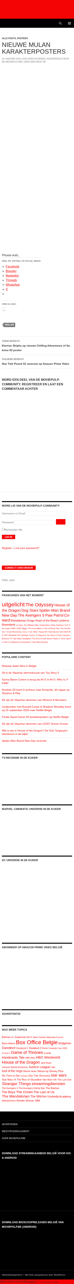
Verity (53, 625)
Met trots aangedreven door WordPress (45, 1275)
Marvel (26, 1071)
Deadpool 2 (22, 1048)
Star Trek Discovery (39, 1075)
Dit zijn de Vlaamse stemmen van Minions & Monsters (34, 699)
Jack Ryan (46, 1063)
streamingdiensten (48, 1083)
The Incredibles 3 (35, 628)
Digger (25, 628)
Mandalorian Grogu (23, 620)
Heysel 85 (43, 632)
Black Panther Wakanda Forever (48, 1037)
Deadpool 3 (35, 1048)
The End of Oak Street (42, 639)
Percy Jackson (63, 635)
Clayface (60, 625)
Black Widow (8, 1043)
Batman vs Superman (14, 1037)
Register (7, 548)
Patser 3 (56, 639)
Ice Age (19, 625)
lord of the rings (12, 1071)
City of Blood (49, 628)
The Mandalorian (16, 1096)
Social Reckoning (14, 632)
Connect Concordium (19, 568)
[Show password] (60, 522)
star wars (59, 1075)
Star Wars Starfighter (22, 639)
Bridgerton (64, 1043)
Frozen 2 (6, 1053)
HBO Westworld (48, 1057)
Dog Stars (29, 610)
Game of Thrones (27, 1052)
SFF (6, 635)
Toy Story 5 (52, 635)
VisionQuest (53, 632)
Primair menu (69, 23)
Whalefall (13, 635)
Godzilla (47, 1053)
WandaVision (9, 1100)
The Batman (52, 1088)
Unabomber (45, 625)
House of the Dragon (21, 1062)
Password (8, 522)
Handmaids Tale (13, 1057)
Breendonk (8, 624)
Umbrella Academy (59, 1096)
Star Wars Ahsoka (40, 642)
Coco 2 (25, 632)
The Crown (24, 1092)
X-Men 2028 (15, 628)
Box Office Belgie (37, 1042)
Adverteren (10, 1124)
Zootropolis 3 (25, 642)
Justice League (39, 1067)
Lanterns (63, 620)
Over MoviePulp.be (13, 1138)
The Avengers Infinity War (32, 1088)
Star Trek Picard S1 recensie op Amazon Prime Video (35, 361)
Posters (22, 38)
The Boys (8, 1092)
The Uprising (22, 635)
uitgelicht (13, 604)
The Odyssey (39, 604)
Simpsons (42, 635)
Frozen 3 (33, 635)
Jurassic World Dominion (15, 1067)
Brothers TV (7, 639)
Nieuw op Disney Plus (50, 1071)
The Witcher (38, 1096)
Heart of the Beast (46, 620)
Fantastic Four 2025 (58, 1048)
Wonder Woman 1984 (28, 1100)
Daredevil (8, 1048)
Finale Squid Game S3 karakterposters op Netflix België (35, 716)
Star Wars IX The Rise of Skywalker (22, 1079)
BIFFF (29, 1037)
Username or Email (13, 513)
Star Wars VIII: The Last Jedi (57, 1080)
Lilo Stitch (33, 632)
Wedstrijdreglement (15, 1131)
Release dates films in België (19, 665)
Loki (53, 1067)
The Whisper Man (31, 625)
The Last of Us (44, 1092)
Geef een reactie (35, 61)
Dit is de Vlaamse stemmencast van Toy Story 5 (30, 672)
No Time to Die (11, 1075)
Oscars (24, 1076)
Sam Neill (64, 632)
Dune (45, 1048)
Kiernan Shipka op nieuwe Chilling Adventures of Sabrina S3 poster (36, 346)
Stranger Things (16, 1083)
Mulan (9, 324)
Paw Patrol (54, 615)
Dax (58, 628)
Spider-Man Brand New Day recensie (24, 740)
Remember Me (13, 529)
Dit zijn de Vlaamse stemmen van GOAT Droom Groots (35, 723)
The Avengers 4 (10, 1088)
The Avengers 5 (31, 615)
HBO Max (30, 1058)
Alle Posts (9, 38)
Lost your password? (26, 548)
